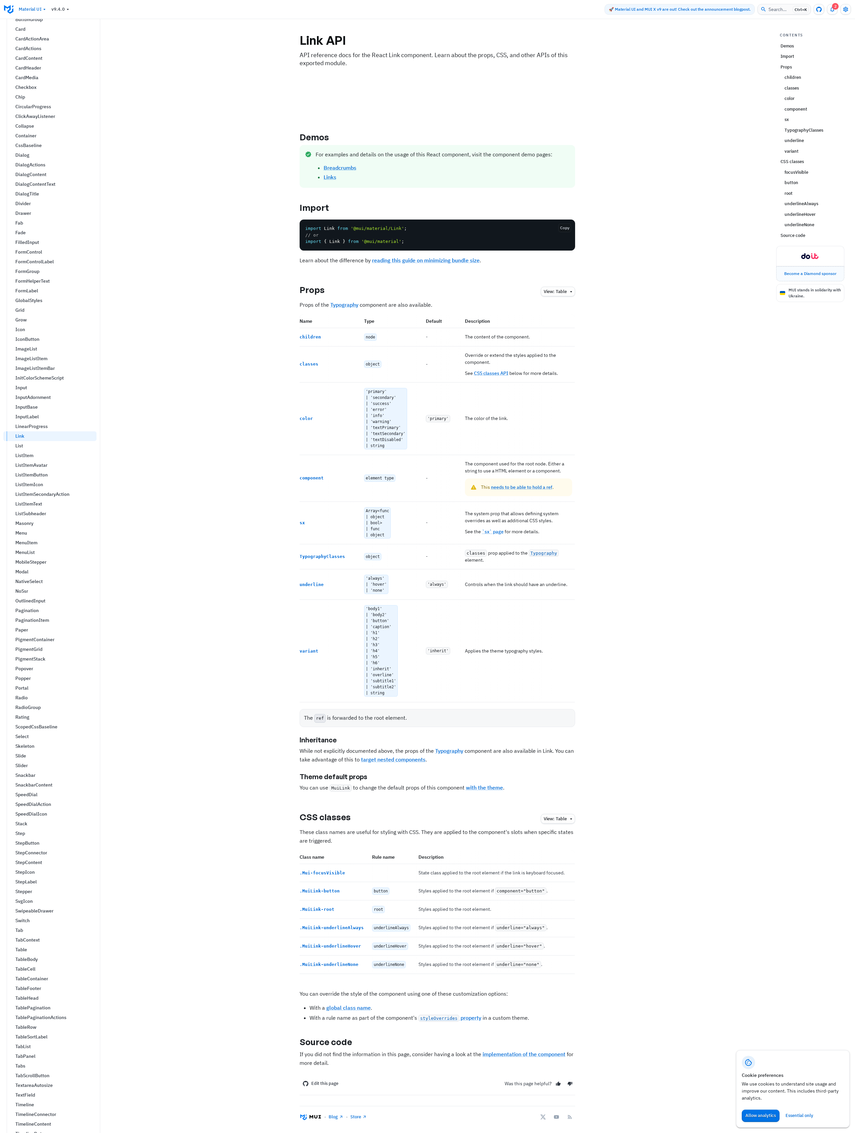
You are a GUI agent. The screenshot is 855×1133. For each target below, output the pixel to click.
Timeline (24, 1105)
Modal (21, 572)
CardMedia (26, 78)
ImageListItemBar (35, 368)
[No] (570, 1084)
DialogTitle (27, 194)
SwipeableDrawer (34, 911)
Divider (23, 203)
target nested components (393, 759)
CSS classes (325, 817)
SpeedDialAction (33, 804)
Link (19, 436)
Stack (21, 824)
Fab (19, 223)
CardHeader (28, 68)
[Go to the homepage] (8, 9)
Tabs (20, 1066)
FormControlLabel (34, 262)
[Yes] (558, 1084)
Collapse (24, 126)
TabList (23, 1046)
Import (314, 207)
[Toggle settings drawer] (845, 9)
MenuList (25, 552)
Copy (564, 227)
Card (20, 29)
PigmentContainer (34, 639)
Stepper (23, 891)
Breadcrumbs (340, 167)
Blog (333, 1117)
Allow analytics (760, 1115)
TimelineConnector (35, 1114)
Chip (20, 97)
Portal (21, 688)
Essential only (799, 1115)
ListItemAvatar (31, 465)
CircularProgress (33, 107)
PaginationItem (32, 620)
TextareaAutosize (34, 1085)
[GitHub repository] (819, 9)
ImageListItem (31, 359)
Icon (20, 329)
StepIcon (25, 872)
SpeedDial (26, 795)
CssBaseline (28, 145)
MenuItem (26, 543)
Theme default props (333, 776)
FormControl (28, 252)
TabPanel (25, 1056)
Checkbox (25, 87)
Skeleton (24, 746)
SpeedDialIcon (31, 814)
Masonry (24, 523)
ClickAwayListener (35, 116)
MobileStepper (30, 562)
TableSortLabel (31, 1037)
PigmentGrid (28, 649)
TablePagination (32, 1008)
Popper (23, 678)
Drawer (23, 213)
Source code (326, 1041)
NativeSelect (29, 581)
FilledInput (27, 242)
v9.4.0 (58, 9)
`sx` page (493, 532)
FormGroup (27, 271)
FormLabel (26, 291)
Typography (344, 304)
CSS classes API (491, 373)
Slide (20, 756)
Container (25, 136)
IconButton (27, 339)
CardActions (28, 48)
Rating (22, 717)
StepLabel (26, 882)
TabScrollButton (32, 1076)
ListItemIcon (29, 484)
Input (21, 388)
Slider (21, 765)
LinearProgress (31, 426)
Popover (24, 669)
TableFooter (28, 988)
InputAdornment (33, 397)
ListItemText (28, 504)
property (450, 1017)
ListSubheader (30, 514)
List (19, 446)
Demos (314, 137)
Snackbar (25, 775)
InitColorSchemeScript (39, 378)
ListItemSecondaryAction (42, 494)
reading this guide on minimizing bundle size (426, 260)
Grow (21, 320)
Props (312, 289)
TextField (25, 1095)
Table (21, 950)
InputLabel (27, 417)
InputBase (26, 407)
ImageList (26, 349)
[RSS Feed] (569, 1117)
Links (330, 177)
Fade (20, 233)
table (555, 291)
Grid (19, 310)
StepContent (28, 862)
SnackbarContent (33, 785)
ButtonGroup (29, 19)
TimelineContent (33, 1124)
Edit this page (324, 1083)
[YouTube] (556, 1117)
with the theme (484, 787)
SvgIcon (24, 901)
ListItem (24, 455)
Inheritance (318, 740)
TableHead (26, 998)
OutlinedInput (30, 601)
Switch (22, 920)
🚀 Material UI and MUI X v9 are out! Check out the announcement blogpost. (679, 9)
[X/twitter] (543, 1117)
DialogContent (30, 174)
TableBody (26, 959)
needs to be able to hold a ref (521, 487)
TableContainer (31, 979)
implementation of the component (524, 1054)
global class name (348, 1007)
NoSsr (21, 591)
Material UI (30, 9)
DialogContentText (35, 184)
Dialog (22, 155)
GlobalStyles (28, 300)
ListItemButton (31, 475)
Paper (21, 630)
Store (355, 1117)
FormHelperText (32, 281)
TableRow (25, 1027)
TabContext (27, 940)
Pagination (27, 610)
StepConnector (31, 853)
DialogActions (30, 165)
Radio (21, 698)
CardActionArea (32, 39)
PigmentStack (30, 659)
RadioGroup (28, 707)
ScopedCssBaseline (36, 727)
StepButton (27, 843)
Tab (19, 930)
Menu (21, 533)
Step (20, 833)
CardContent (28, 58)
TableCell (25, 969)
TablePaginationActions (40, 1017)
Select (22, 736)
